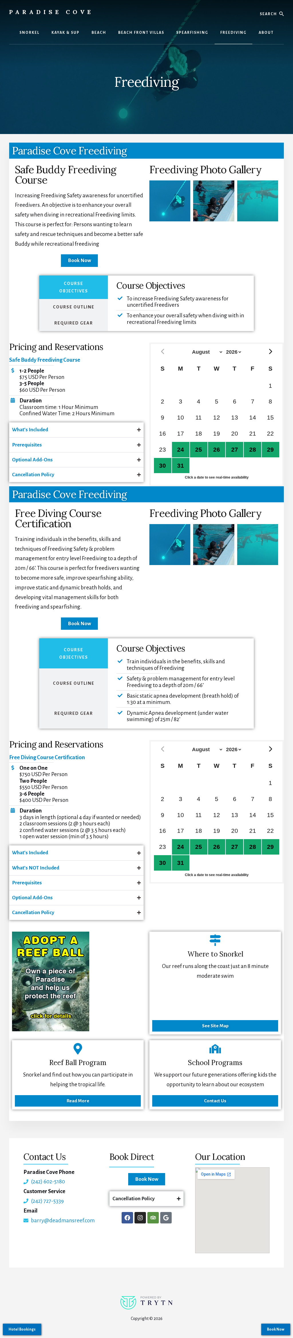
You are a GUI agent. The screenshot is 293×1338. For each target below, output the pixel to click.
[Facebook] (127, 1217)
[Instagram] (140, 1217)
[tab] (73, 287)
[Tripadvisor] (153, 1217)
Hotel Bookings (22, 1329)
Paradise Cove (51, 11)
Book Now (275, 1329)
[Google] (166, 1217)
